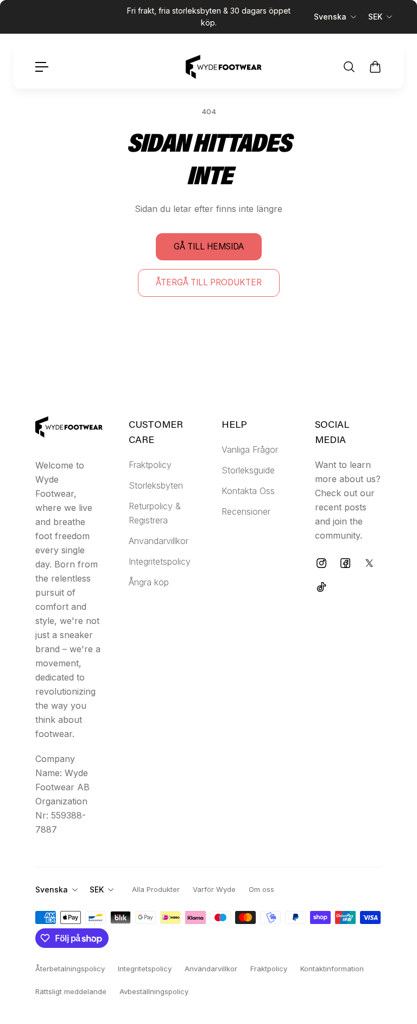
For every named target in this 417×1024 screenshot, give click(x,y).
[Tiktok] (321, 587)
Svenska (330, 16)
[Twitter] (369, 563)
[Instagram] (321, 563)
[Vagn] (375, 67)
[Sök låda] (349, 67)
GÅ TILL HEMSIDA (209, 246)
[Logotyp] (224, 66)
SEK (375, 16)
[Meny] (42, 67)
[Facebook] (345, 563)
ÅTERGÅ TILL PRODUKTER (209, 282)
